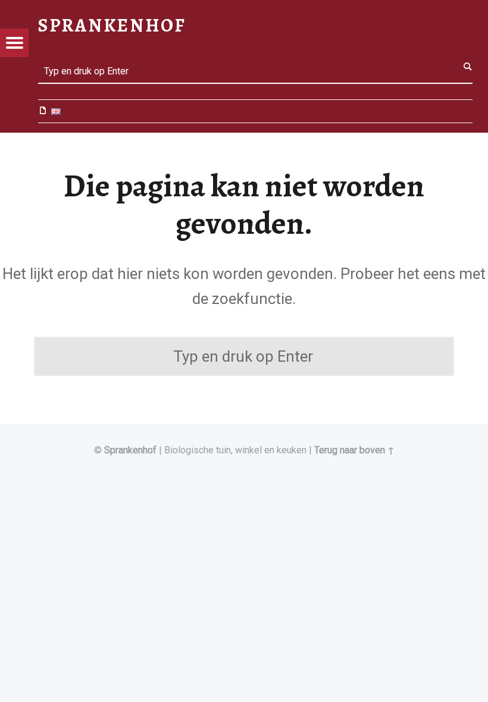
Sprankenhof (130, 450)
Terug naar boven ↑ (354, 450)
